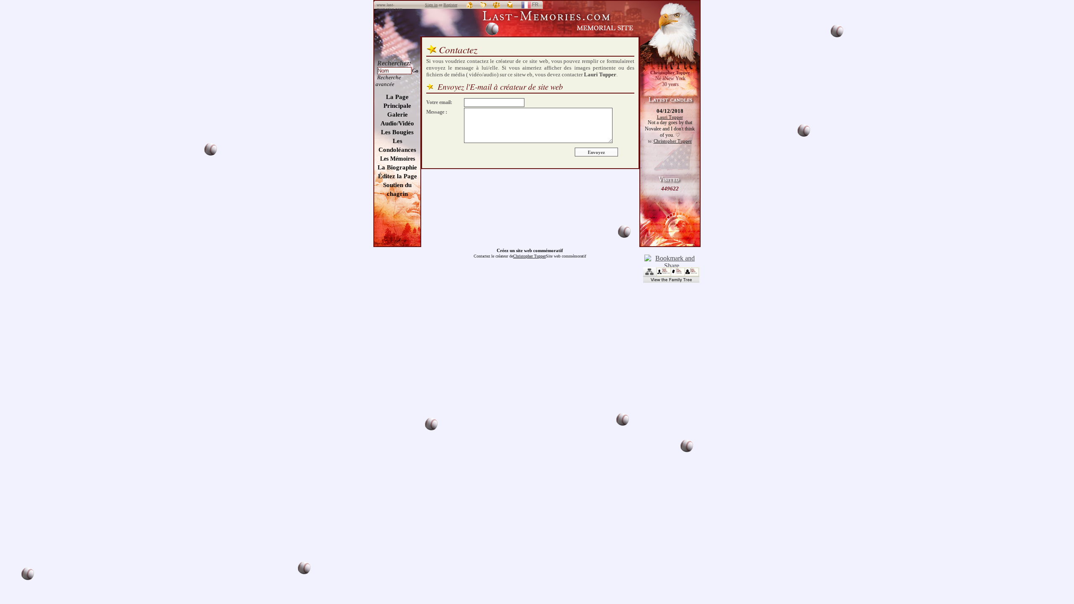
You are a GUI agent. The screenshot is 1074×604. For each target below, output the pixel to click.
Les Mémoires (397, 159)
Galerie (397, 114)
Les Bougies (397, 132)
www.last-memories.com (390, 7)
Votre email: (439, 102)
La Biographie (397, 167)
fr (539, 6)
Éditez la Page (397, 176)
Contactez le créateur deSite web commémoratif (530, 256)
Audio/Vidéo (397, 123)
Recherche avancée (388, 80)
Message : (436, 112)
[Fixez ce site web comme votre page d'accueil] (470, 5)
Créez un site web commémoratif (530, 250)
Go (415, 71)
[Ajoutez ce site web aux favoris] (483, 5)
